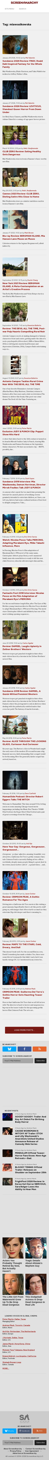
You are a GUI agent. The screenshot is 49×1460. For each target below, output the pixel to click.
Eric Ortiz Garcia (30, 537)
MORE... (6, 1368)
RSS (40, 1431)
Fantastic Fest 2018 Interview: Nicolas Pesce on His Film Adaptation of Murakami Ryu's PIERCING (23, 596)
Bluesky (11, 1431)
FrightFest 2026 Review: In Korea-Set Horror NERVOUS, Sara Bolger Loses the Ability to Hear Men (30, 1185)
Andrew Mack (30, 989)
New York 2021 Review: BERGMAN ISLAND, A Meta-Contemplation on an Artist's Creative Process (23, 286)
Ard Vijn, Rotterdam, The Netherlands (19, 1331)
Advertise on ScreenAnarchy (24, 1453)
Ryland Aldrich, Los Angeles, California (19, 1356)
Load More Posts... (24, 1030)
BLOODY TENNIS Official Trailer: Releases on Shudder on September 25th (30, 1170)
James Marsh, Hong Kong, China (16, 1344)
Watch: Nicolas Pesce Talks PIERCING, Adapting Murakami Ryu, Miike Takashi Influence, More (23, 543)
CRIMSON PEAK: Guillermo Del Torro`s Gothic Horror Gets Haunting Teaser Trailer (23, 994)
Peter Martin (27, 428)
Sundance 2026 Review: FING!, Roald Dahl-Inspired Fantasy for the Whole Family (23, 64)
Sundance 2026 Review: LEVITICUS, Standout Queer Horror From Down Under (22, 109)
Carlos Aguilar (28, 643)
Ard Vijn (29, 844)
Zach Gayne (29, 478)
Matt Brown (29, 233)
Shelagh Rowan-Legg (12, 1362)
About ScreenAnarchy (13, 1449)
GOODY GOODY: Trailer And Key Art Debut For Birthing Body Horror (30, 1119)
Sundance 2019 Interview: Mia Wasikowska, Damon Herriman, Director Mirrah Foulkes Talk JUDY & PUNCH (24, 484)
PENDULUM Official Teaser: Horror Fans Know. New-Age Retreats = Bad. (30, 1156)
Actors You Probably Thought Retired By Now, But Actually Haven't (12, 1265)
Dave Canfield (30, 793)
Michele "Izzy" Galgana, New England (19, 1350)
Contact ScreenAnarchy (35, 1449)
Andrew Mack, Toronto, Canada (16, 1325)
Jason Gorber (30, 894)
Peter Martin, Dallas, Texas (14, 1319)
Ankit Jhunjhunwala (30, 148)
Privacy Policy (15, 1451)
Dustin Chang (33, 280)
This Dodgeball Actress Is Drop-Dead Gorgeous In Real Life (35, 1301)
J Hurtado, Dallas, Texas (13, 1338)
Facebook (25, 1431)
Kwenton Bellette (34, 325)
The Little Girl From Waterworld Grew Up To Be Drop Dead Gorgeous (13, 1301)
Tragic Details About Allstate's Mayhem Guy (33, 1263)
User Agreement (32, 1451)
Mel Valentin (30, 58)
